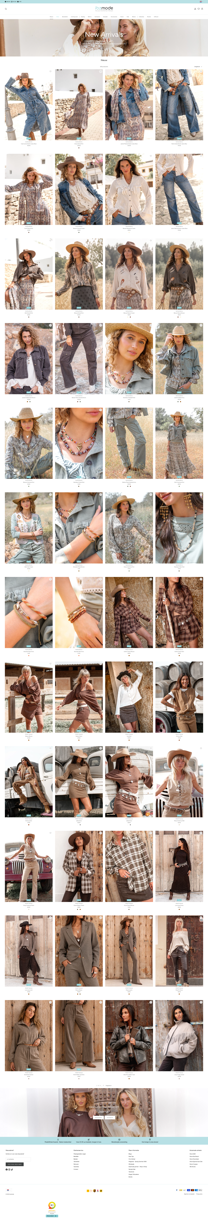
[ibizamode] (104, 9)
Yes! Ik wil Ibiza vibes (15, 1164)
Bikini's (89, 16)
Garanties (76, 1166)
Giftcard (156, 16)
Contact (76, 1169)
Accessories (114, 16)
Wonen (134, 16)
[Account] (195, 9)
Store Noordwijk (194, 1159)
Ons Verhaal (132, 1159)
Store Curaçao (194, 1164)
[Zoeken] (6, 9)
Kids (128, 16)
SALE (57, 16)
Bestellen (76, 1156)
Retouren (76, 1164)
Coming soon (74, 16)
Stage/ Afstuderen (134, 1174)
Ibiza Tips (131, 1156)
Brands (149, 16)
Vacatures (131, 1172)
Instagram (98, 1117)
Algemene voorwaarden (189, 1194)
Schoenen (97, 16)
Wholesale (131, 1164)
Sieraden (105, 16)
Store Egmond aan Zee (196, 1161)
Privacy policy (199, 1194)
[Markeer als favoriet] (50, 71)
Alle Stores (192, 1166)
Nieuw (51, 16)
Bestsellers (65, 16)
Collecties (141, 16)
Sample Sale (132, 1169)
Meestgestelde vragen (80, 1154)
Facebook (110, 1117)
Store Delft (193, 1154)
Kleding (83, 16)
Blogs (130, 1154)
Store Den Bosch (194, 1156)
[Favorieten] (199, 9)
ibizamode (11, 1194)
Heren (122, 16)
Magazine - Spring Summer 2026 (137, 1161)
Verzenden (76, 1161)
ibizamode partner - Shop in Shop (138, 1166)
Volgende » (109, 1085)
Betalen (76, 1159)
